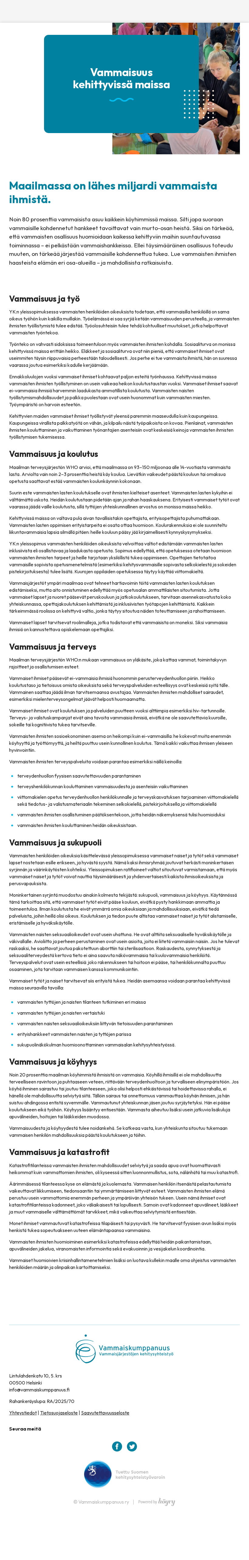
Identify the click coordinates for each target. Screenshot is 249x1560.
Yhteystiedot (23, 1413)
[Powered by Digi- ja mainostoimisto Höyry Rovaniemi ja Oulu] (157, 1500)
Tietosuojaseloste (59, 1413)
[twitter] (132, 1446)
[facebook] (117, 1446)
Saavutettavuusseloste (105, 1413)
